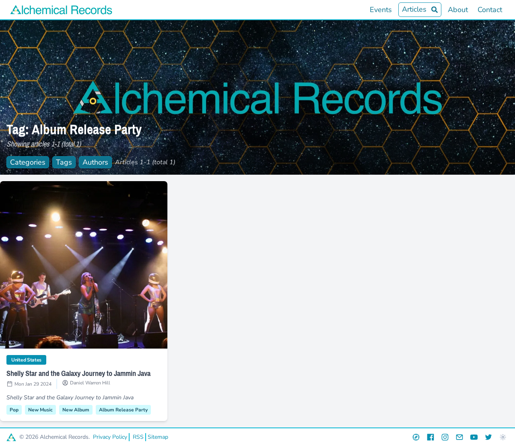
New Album (75, 410)
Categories (27, 162)
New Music (40, 410)
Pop (14, 410)
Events (381, 9)
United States (28, 359)
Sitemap (158, 437)
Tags (64, 162)
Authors (95, 162)
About (458, 9)
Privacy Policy (110, 437)
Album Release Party (123, 410)
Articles (414, 9)
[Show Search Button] (434, 10)
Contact (490, 9)
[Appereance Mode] (503, 437)
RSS (138, 437)
